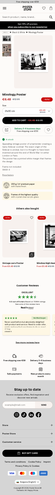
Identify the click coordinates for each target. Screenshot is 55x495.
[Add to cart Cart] (31, 254)
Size (4, 105)
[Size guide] (6, 129)
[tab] (43, 8)
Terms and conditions (15, 461)
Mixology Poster (36, 32)
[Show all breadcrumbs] (5, 32)
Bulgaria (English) (28, 482)
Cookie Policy (34, 461)
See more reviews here (27, 342)
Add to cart (27, 120)
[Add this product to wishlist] (48, 129)
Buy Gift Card (30, 453)
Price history (8, 175)
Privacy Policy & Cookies (27, 466)
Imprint (47, 461)
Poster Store (34, 488)
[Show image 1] (6, 38)
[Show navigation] (4, 8)
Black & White (18, 32)
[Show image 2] (6, 50)
